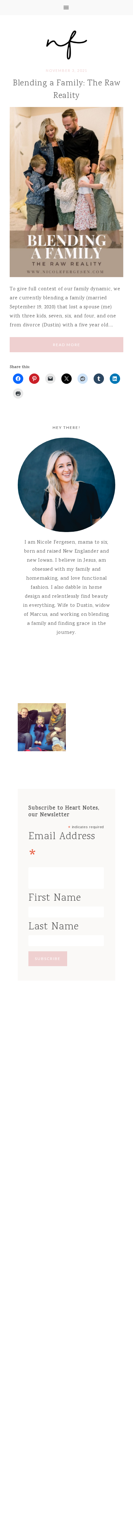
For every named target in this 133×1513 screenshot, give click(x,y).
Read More (66, 344)
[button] (66, 7)
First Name (54, 898)
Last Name (53, 927)
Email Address (61, 847)
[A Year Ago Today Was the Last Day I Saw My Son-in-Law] (42, 729)
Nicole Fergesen (66, 44)
